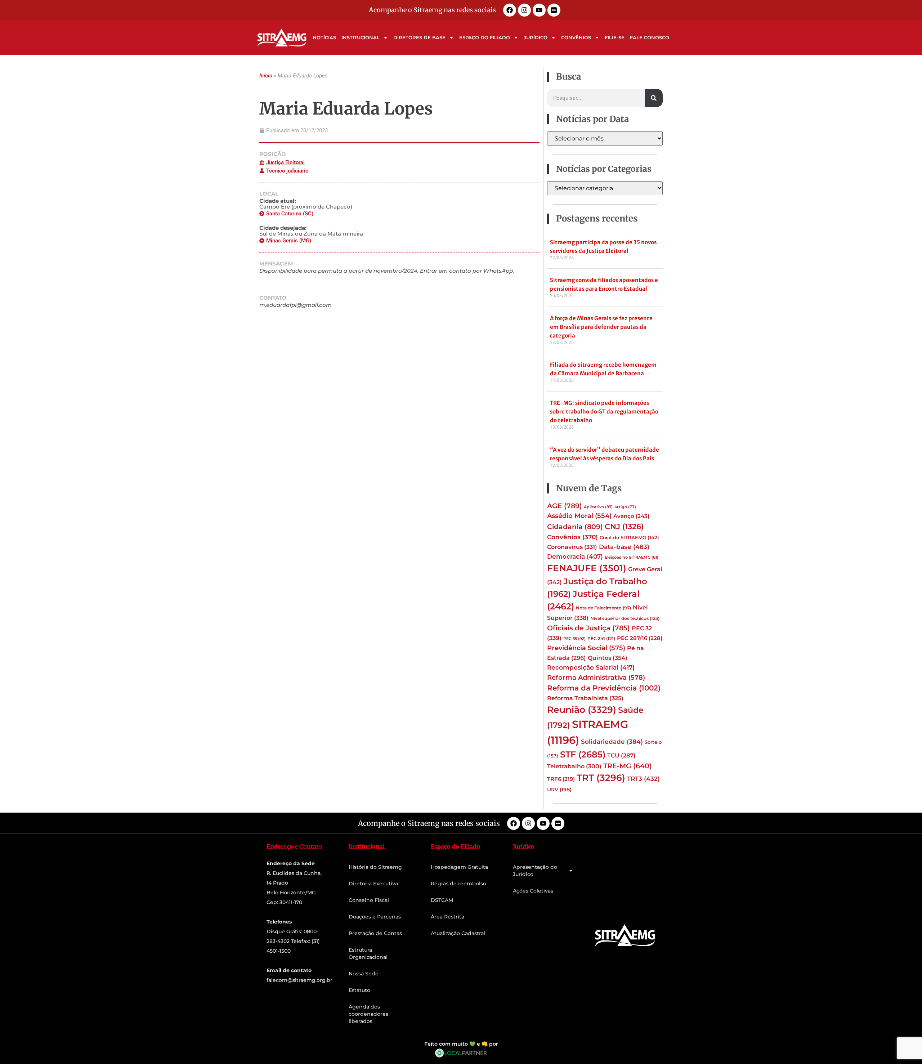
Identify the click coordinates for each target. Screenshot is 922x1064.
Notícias (324, 37)
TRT (601, 777)
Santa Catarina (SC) (289, 213)
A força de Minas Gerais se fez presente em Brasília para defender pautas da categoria (601, 327)
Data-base (624, 546)
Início (265, 75)
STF (582, 754)
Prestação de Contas (375, 933)
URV (559, 789)
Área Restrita (447, 916)
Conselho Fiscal (369, 900)
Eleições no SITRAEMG (631, 557)
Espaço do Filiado (484, 37)
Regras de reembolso (458, 883)
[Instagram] (524, 10)
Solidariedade (612, 741)
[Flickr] (553, 10)
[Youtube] (539, 10)
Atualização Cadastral (458, 933)
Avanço (631, 516)
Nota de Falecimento (603, 608)
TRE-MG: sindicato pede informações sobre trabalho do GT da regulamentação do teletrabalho (604, 411)
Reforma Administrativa (596, 677)
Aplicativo (598, 506)
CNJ (624, 526)
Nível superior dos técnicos (624, 618)
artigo (625, 507)
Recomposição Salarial (591, 667)
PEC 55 (574, 638)
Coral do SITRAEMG (629, 537)
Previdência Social (586, 648)
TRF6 (561, 779)
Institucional (360, 37)
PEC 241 (601, 638)
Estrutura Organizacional (368, 953)
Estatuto (359, 990)
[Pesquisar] (654, 98)
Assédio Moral (579, 516)
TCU (621, 755)
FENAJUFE (586, 568)
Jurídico (535, 37)
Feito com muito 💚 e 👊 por (461, 1044)
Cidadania (575, 526)
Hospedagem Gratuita (459, 867)
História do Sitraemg (375, 867)
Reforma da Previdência (604, 687)
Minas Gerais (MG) (288, 240)
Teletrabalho (574, 766)
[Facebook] (509, 10)
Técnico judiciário (287, 170)
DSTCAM (442, 900)
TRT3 (643, 778)
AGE (564, 505)
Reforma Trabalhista (585, 698)
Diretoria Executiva (373, 883)
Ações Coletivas (533, 891)
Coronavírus (572, 546)
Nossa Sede (364, 973)
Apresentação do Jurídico (535, 870)
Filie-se (615, 37)
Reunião (581, 709)
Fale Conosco (649, 37)
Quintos (607, 657)
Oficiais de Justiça (588, 627)
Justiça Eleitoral (285, 162)
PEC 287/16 (639, 638)
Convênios (576, 37)
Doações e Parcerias (375, 916)
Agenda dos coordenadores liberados (368, 1013)
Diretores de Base (419, 37)
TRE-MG (627, 766)
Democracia (575, 556)
